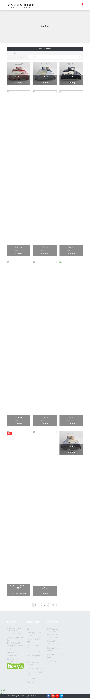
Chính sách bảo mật (35, 668)
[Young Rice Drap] (21, 5)
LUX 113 (71, 446)
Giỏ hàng (30, 682)
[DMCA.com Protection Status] (15, 666)
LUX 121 (44, 588)
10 (53, 605)
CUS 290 (18, 417)
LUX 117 (71, 77)
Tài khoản (31, 679)
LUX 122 (18, 77)
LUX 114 (18, 247)
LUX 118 (44, 77)
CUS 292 (45, 247)
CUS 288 (71, 417)
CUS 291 (71, 247)
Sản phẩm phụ (52, 661)
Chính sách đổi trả (34, 652)
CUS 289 (45, 417)
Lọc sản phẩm (45, 49)
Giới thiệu (30, 629)
